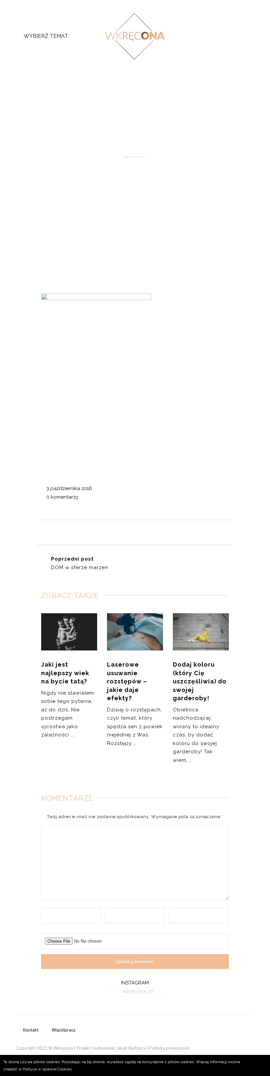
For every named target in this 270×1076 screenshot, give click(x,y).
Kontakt (31, 1030)
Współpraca (63, 1030)
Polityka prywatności (169, 1048)
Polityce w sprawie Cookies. (47, 1069)
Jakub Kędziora (131, 1048)
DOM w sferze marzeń (79, 567)
